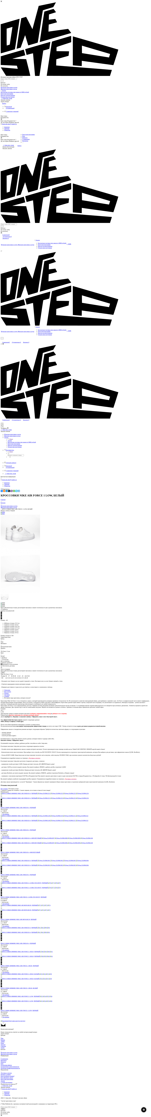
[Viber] (11, 491)
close (2, 672)
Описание (7, 690)
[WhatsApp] (14, 491)
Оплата (6, 693)
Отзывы (6, 696)
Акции (10, 440)
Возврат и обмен (6, 1074)
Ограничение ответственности (10, 1066)
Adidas (3, 1041)
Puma (2, 1043)
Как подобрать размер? (7, 1076)
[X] (9, 491)
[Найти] (2, 81)
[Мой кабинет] (1, 340)
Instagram (7, 127)
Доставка (7, 695)
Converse (3, 1046)
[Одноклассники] (4, 491)
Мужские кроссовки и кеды (9, 1052)
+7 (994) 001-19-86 (6, 98)
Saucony (3, 1044)
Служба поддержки (6, 1082)
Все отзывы (4, 788)
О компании (4, 1059)
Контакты (4, 1060)
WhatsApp (7, 130)
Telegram (6, 128)
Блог (2, 1063)
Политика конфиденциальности (10, 1068)
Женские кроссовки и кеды (9, 507)
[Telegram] (19, 491)
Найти (3, 1109)
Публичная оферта (6, 1065)
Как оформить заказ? (7, 1077)
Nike (2, 1038)
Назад (11, 439)
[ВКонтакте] (2, 491)
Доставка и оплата (6, 1073)
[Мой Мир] (7, 491)
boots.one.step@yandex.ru (9, 124)
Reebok (3, 1040)
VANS (2, 1048)
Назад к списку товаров (8, 510)
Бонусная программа (7, 1079)
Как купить (7, 691)
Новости (3, 1062)
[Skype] (16, 491)
